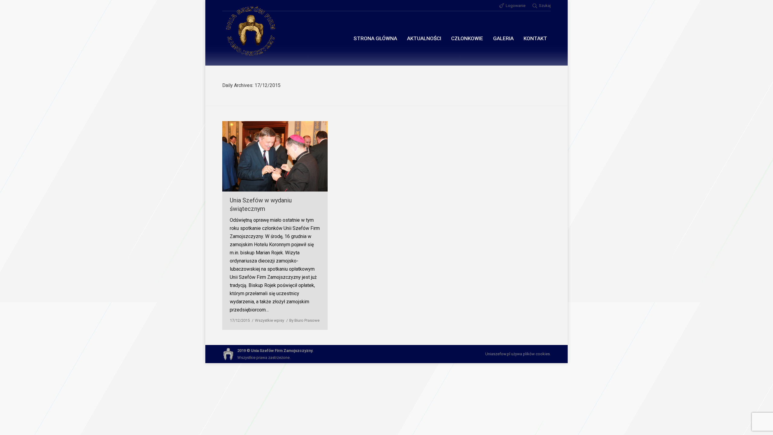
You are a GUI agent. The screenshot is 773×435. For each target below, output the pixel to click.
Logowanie (515, 5)
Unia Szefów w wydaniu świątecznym (261, 204)
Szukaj (545, 5)
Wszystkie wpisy (269, 320)
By (304, 320)
